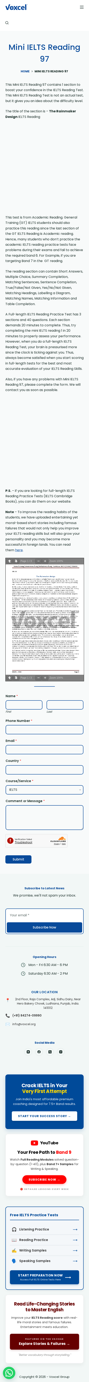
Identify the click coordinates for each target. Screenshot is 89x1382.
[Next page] (16, 561)
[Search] (6, 22)
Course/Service (19, 781)
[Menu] (82, 7)
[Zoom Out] (38, 561)
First (8, 712)
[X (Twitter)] (50, 1052)
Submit (18, 859)
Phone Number (19, 721)
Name (12, 696)
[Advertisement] (44, 169)
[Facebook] (39, 1052)
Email (11, 741)
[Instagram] (61, 1052)
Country (13, 761)
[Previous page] (9, 561)
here (19, 550)
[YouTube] (28, 1052)
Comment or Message (25, 801)
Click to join (44, 1101)
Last (49, 712)
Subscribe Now (44, 927)
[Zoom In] (45, 561)
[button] (9, 1373)
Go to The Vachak (44, 1329)
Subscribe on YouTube (44, 1165)
